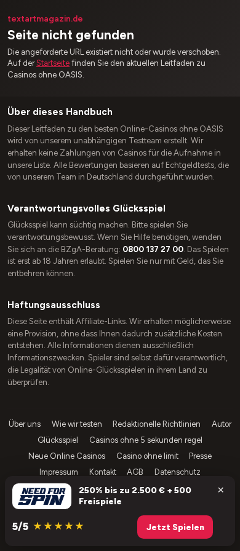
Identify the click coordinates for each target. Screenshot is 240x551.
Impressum (58, 472)
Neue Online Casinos (66, 456)
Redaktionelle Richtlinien (157, 424)
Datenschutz (177, 472)
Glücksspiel (58, 440)
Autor (221, 424)
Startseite (53, 63)
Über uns (25, 424)
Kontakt (102, 472)
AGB (135, 472)
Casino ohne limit (147, 456)
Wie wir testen (77, 424)
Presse (200, 456)
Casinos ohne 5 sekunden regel (145, 440)
